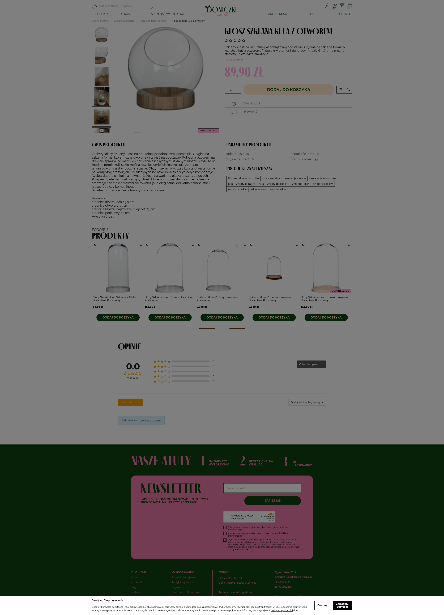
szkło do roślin (300, 183)
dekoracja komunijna (322, 178)
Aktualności (278, 14)
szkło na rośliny (323, 183)
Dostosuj (322, 605)
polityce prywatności (282, 610)
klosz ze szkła (271, 178)
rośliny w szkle (237, 189)
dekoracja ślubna (295, 178)
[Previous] (207, 329)
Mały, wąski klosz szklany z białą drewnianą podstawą (114, 299)
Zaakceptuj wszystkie (342, 605)
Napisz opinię (310, 364)
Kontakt (344, 14)
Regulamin (178, 587)
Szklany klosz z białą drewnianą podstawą (217, 299)
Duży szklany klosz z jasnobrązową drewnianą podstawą (324, 299)
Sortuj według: (299, 402)
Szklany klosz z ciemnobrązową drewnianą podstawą (270, 299)
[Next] (237, 329)
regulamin (276, 527)
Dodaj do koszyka (288, 89)
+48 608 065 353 (232, 577)
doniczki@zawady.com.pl (241, 582)
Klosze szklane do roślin (243, 178)
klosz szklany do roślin (273, 183)
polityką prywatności (272, 533)
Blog (312, 14)
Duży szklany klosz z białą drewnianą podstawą (169, 299)
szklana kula (258, 189)
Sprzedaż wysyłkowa (167, 14)
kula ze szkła (278, 189)
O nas (125, 14)
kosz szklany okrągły (241, 183)
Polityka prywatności (183, 582)
